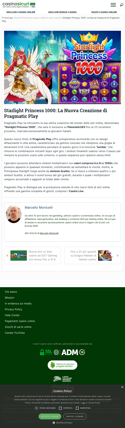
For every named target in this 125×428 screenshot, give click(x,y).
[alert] (62, 406)
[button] (113, 5)
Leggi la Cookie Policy (90, 402)
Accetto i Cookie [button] (49, 416)
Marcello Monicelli (49, 233)
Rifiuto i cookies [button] (74, 416)
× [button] (122, 387)
